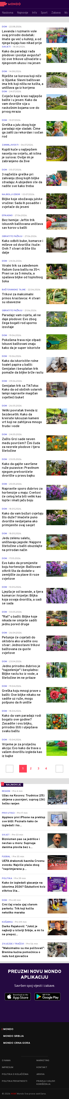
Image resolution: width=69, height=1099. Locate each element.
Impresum (7, 1067)
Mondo (8, 1029)
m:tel (13, 1093)
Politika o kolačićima (15, 1074)
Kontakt (41, 1067)
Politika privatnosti (14, 1081)
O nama (6, 1060)
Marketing (42, 1060)
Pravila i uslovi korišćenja (45, 1083)
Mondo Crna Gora (16, 1043)
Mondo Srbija (13, 1036)
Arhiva (40, 1074)
